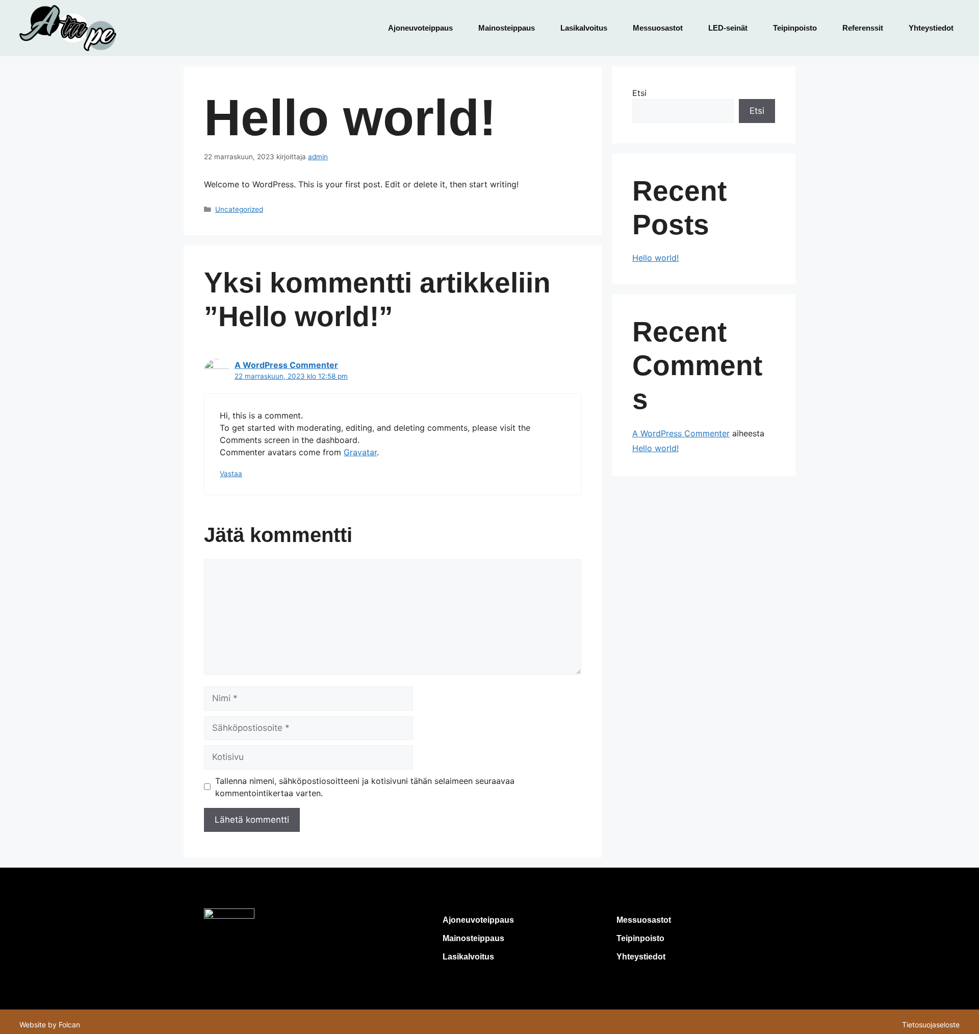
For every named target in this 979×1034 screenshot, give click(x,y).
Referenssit (862, 27)
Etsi (639, 93)
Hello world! (655, 258)
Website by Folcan (49, 1024)
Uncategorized (239, 209)
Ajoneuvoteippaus (420, 27)
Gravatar (360, 452)
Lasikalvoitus (583, 27)
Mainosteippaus (506, 27)
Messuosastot (658, 27)
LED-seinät (728, 27)
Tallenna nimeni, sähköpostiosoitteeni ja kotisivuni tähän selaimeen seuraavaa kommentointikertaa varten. (364, 787)
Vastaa (231, 474)
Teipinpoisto (795, 27)
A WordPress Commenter (286, 365)
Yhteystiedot (931, 27)
